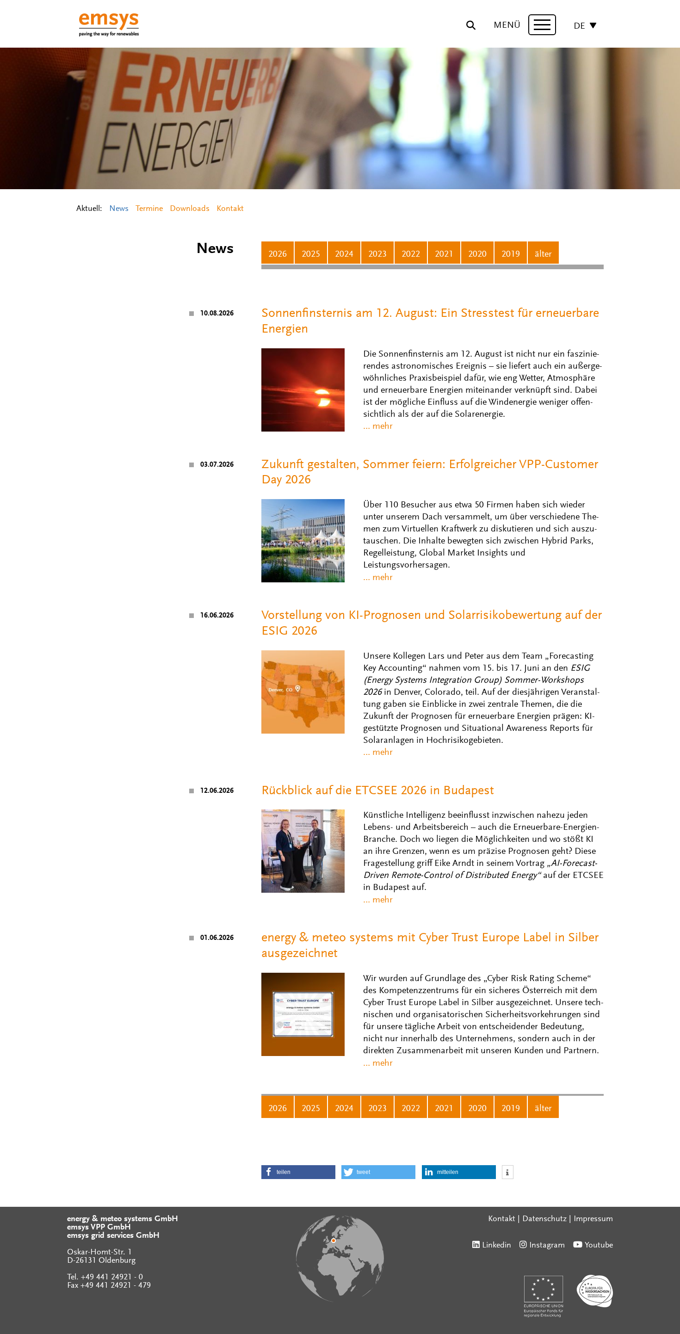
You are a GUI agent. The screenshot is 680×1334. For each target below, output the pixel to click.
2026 (277, 254)
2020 (477, 254)
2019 (510, 254)
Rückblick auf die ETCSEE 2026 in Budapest (377, 790)
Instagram (547, 1245)
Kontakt (230, 209)
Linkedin (496, 1245)
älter (543, 254)
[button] (298, 1172)
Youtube (599, 1245)
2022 (411, 254)
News (119, 209)
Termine (149, 209)
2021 (444, 254)
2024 (344, 254)
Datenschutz (544, 1219)
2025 (311, 254)
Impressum (593, 1219)
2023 (377, 254)
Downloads (190, 209)
